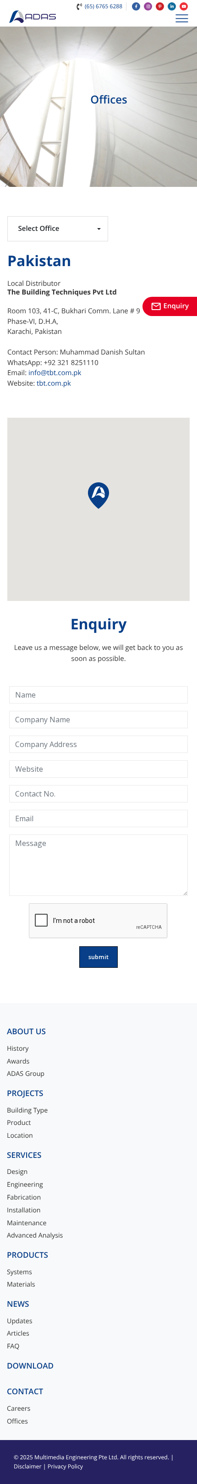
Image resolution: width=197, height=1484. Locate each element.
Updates (20, 1321)
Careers (18, 1408)
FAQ (13, 1346)
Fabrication (24, 1197)
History (18, 1048)
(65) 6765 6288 (103, 6)
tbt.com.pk (54, 383)
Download (30, 1366)
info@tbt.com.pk (54, 372)
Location (20, 1135)
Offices (17, 1421)
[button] (98, 495)
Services (24, 1155)
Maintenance (26, 1223)
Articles (18, 1333)
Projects (25, 1093)
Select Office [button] (39, 228)
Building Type (27, 1110)
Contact (25, 1391)
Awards (18, 1061)
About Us (26, 1031)
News (18, 1304)
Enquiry (170, 306)
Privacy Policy (65, 1466)
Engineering (25, 1184)
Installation (24, 1210)
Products (27, 1255)
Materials (21, 1284)
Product (19, 1122)
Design (17, 1172)
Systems (19, 1272)
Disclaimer (28, 1466)
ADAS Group (25, 1073)
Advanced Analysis (35, 1235)
